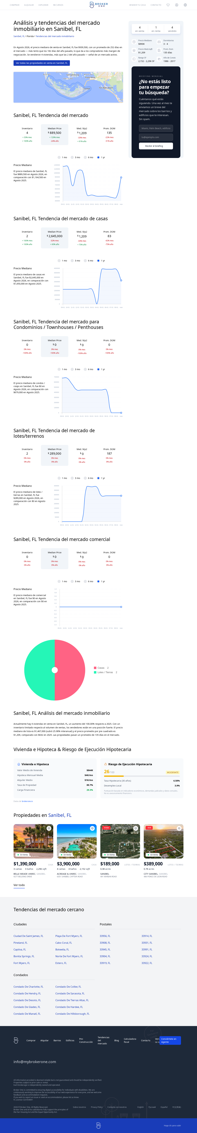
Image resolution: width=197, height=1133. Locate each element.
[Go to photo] (29, 856)
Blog (116, 1040)
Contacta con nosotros (117, 1107)
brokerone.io (27, 801)
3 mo (77, 157)
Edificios (70, 1040)
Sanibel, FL (19, 36)
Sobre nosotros (79, 1107)
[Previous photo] (17, 841)
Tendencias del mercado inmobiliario (55, 36)
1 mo (64, 157)
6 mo (90, 157)
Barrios (57, 1040)
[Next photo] (49, 841)
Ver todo (19, 885)
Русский (152, 1107)
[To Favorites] (48, 828)
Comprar (31, 1040)
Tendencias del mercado (103, 1040)
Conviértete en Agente (168, 1040)
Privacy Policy (97, 1107)
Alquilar (44, 1040)
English (140, 1107)
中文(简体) (176, 1107)
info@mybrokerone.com (35, 1061)
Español (164, 1107)
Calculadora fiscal (130, 1040)
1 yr (103, 157)
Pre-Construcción (86, 1040)
